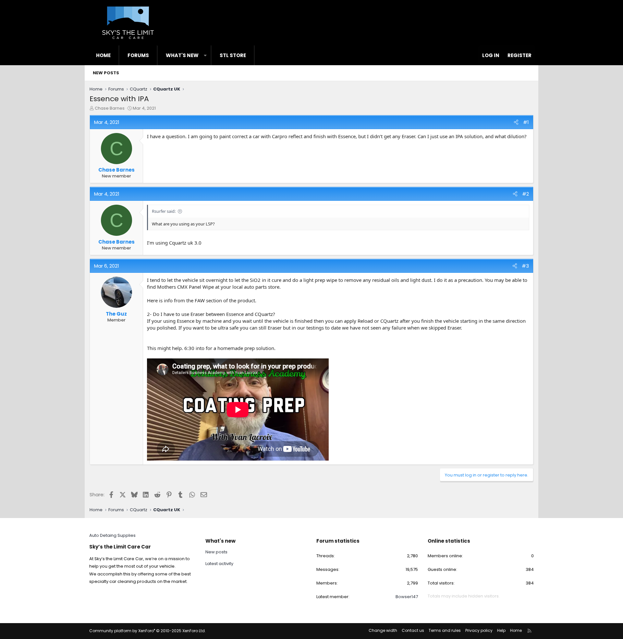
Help (501, 630)
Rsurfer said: (164, 211)
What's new (182, 55)
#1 (526, 122)
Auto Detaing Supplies (112, 535)
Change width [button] (383, 630)
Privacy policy (479, 630)
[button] (205, 55)
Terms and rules (445, 630)
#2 (525, 193)
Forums (138, 55)
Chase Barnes (110, 108)
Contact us (413, 630)
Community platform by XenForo (147, 630)
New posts (106, 73)
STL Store (233, 55)
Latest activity (219, 564)
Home (103, 55)
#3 (525, 265)
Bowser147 (407, 597)
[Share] (516, 122)
